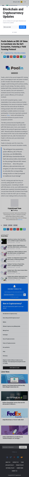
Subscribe (22, 27)
